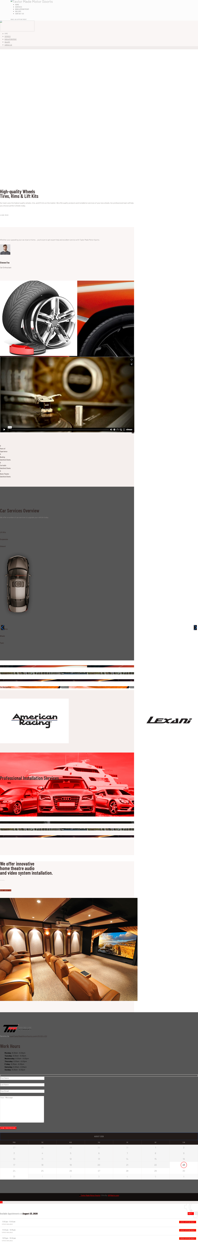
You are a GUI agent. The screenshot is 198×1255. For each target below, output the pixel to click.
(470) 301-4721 (41, 1036)
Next (191, 1213)
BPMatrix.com (113, 1195)
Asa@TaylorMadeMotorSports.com (22, 1036)
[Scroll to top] (1, 1202)
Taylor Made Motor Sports (89, 1195)
